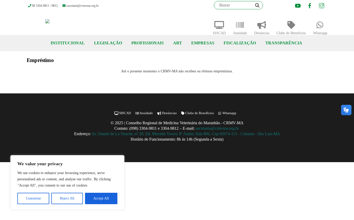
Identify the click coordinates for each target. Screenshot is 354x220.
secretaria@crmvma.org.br (218, 128)
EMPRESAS (202, 43)
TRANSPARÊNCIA (283, 43)
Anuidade (240, 33)
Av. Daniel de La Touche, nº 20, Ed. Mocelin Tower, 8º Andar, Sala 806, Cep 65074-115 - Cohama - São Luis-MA (185, 134)
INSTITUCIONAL (68, 43)
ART (177, 43)
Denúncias (261, 33)
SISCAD (219, 33)
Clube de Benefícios (291, 33)
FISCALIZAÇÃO (240, 43)
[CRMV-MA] (64, 23)
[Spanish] (283, 6)
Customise (33, 198)
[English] (277, 6)
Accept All (101, 198)
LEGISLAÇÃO (108, 43)
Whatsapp (320, 33)
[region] (67, 182)
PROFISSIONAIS (147, 43)
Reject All (67, 198)
